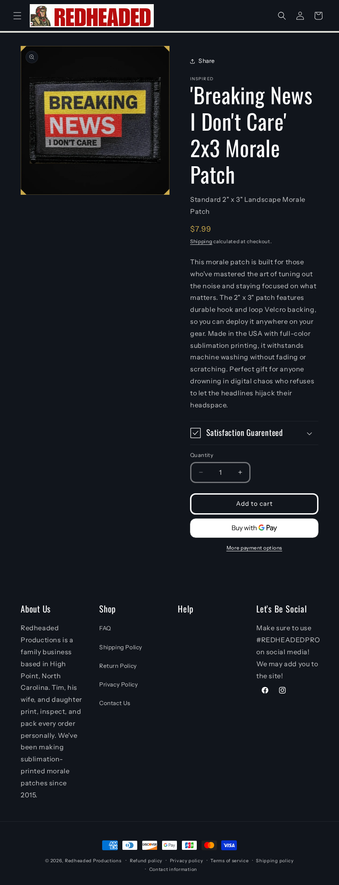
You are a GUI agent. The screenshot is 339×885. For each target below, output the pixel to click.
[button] (17, 16)
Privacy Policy (118, 684)
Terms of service (229, 860)
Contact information (173, 869)
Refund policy (146, 860)
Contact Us (115, 703)
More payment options (254, 548)
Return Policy (118, 666)
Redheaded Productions (93, 860)
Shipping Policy (120, 647)
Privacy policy (186, 860)
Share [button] (206, 61)
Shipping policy (275, 860)
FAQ (105, 628)
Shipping (201, 241)
